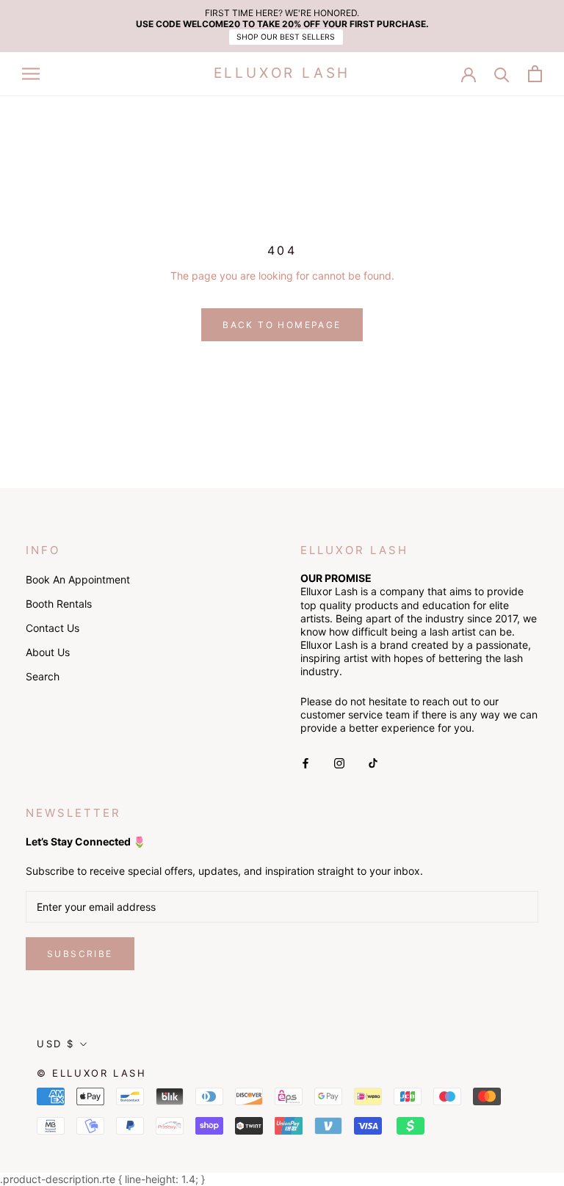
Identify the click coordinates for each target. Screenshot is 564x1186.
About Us (48, 652)
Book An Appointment (78, 579)
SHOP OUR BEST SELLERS (285, 37)
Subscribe (80, 953)
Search (42, 676)
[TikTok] (373, 762)
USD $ (56, 1043)
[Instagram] (339, 762)
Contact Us (52, 628)
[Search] (502, 73)
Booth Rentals (59, 603)
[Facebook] (305, 762)
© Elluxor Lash (91, 1073)
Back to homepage (282, 324)
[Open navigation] (31, 74)
